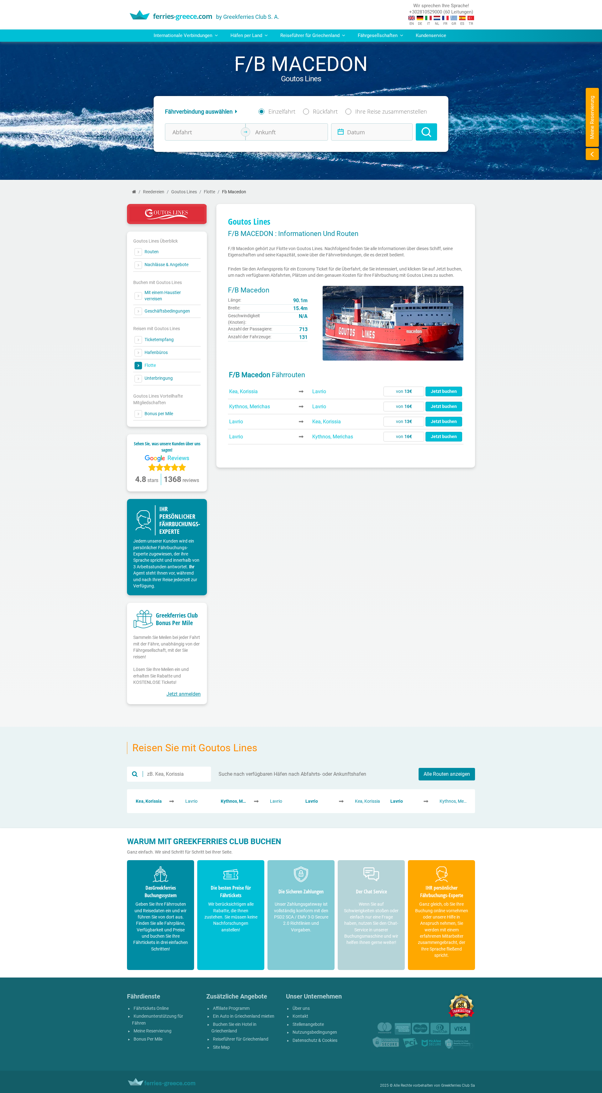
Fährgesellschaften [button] (378, 35)
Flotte (209, 192)
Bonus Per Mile (148, 1039)
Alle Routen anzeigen (447, 774)
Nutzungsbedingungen (315, 1032)
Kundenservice (431, 35)
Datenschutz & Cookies (315, 1040)
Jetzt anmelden (183, 694)
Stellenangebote (308, 1024)
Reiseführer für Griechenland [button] (310, 35)
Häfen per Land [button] (246, 35)
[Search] (426, 132)
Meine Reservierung (153, 1031)
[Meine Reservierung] (592, 154)
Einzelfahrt (281, 111)
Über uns (301, 1008)
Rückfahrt (325, 111)
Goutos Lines (184, 192)
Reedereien (153, 192)
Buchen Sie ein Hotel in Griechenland (233, 1028)
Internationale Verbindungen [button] (184, 35)
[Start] (134, 192)
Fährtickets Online (151, 1008)
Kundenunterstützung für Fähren (157, 1020)
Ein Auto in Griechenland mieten (243, 1016)
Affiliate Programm (231, 1008)
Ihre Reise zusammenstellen (391, 111)
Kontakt (300, 1016)
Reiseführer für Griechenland (240, 1039)
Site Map (221, 1047)
